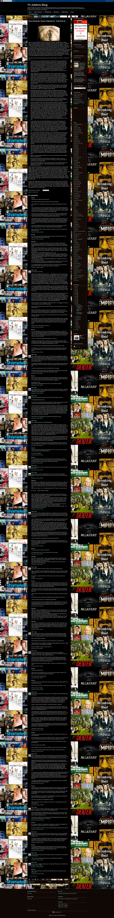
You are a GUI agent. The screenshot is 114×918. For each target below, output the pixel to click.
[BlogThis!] (44, 190)
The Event (75, 176)
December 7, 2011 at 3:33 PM (37, 393)
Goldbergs (75, 179)
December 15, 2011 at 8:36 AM (37, 866)
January (77, 327)
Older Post (67, 881)
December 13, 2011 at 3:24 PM (37, 850)
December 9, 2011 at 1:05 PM (37, 618)
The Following (76, 162)
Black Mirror (76, 235)
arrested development (77, 277)
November (77, 316)
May (77, 322)
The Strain (75, 212)
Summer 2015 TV (77, 219)
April (77, 323)
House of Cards (76, 256)
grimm (75, 126)
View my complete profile (82, 338)
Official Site (29, 893)
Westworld (75, 205)
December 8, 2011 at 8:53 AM (37, 454)
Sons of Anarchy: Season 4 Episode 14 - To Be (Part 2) (46, 21)
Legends (75, 229)
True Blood (75, 224)
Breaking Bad (76, 196)
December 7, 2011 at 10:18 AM (37, 232)
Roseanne (75, 222)
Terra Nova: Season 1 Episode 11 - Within (79, 310)
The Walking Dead (77, 124)
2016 (76, 296)
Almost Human (76, 195)
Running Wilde (76, 266)
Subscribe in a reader (77, 57)
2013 (76, 300)
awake (75, 278)
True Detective (76, 186)
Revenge (75, 153)
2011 (76, 303)
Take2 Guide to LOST (77, 270)
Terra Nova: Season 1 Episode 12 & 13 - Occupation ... (79, 306)
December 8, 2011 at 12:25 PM (37, 508)
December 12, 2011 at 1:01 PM (37, 689)
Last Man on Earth (77, 214)
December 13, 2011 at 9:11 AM (37, 751)
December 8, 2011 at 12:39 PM (37, 545)
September (78, 319)
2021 (76, 289)
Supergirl (75, 169)
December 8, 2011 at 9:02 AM (37, 462)
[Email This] (43, 190)
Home (30, 12)
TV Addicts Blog (37, 4)
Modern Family (76, 127)
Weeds (75, 273)
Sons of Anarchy (34, 192)
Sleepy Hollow (76, 141)
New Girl (75, 261)
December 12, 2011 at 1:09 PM (37, 730)
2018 (76, 293)
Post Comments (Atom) (51, 885)
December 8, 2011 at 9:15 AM (37, 469)
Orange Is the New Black (78, 215)
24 (74, 207)
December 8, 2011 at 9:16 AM (37, 478)
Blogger (63, 915)
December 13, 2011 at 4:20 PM (37, 859)
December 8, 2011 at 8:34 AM (37, 445)
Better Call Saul (76, 181)
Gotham (75, 145)
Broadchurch (76, 247)
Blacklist (75, 146)
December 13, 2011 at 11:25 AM (37, 783)
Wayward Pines (76, 226)
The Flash (75, 150)
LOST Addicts (65, 12)
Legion (75, 240)
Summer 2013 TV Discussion (78, 78)
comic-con (75, 280)
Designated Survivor (77, 167)
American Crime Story (77, 200)
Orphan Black (76, 184)
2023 (76, 286)
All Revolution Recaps (77, 99)
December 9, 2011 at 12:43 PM (37, 605)
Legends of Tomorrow (77, 172)
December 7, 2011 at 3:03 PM (37, 373)
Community (76, 251)
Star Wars (75, 268)
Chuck (75, 237)
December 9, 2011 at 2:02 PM (37, 666)
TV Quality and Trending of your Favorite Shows (67, 893)
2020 (76, 290)
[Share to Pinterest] (48, 190)
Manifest (75, 210)
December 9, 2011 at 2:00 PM (37, 648)
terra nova (75, 193)
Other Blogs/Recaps (33, 14)
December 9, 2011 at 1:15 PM (37, 629)
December (77, 304)
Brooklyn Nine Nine (77, 249)
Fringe (72, 12)
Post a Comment (33, 876)
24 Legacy (75, 198)
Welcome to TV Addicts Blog (78, 275)
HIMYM (75, 138)
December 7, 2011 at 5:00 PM (37, 418)
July (76, 320)
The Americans (76, 165)
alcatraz (75, 188)
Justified (75, 155)
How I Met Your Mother (77, 239)
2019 (76, 292)
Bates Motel (76, 174)
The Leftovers (76, 244)
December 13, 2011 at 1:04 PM (37, 829)
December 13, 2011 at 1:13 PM (37, 842)
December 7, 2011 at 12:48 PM (37, 327)
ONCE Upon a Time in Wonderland (79, 231)
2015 (76, 297)
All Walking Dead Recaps (78, 95)
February (77, 326)
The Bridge (75, 242)
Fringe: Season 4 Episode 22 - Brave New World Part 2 (82, 64)
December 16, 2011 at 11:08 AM (37, 873)
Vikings (75, 160)
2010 (76, 329)
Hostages (75, 254)
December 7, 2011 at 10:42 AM (37, 239)
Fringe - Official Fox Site (62, 904)
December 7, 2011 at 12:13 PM (37, 267)
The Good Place (76, 191)
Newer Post (31, 881)
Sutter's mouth (49, 115)
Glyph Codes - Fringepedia (63, 905)
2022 (76, 287)
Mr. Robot (75, 259)
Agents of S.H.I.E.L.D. (77, 143)
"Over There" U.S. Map (62, 907)
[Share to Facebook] (47, 190)
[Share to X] (46, 190)
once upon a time (76, 129)
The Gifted (75, 203)
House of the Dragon (77, 258)
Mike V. (32, 270)
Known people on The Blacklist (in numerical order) (67, 898)
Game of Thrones (38, 12)
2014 (76, 299)
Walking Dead (48, 12)
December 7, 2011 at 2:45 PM (37, 352)
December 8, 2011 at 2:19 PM (37, 578)
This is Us (75, 158)
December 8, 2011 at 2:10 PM (37, 564)
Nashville (75, 177)
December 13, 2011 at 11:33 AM (37, 804)
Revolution (56, 12)
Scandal (75, 136)
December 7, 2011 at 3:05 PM (37, 385)
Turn (74, 217)
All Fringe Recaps (77, 97)
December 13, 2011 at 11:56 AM (37, 820)
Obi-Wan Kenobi (76, 263)
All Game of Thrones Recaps (78, 94)
